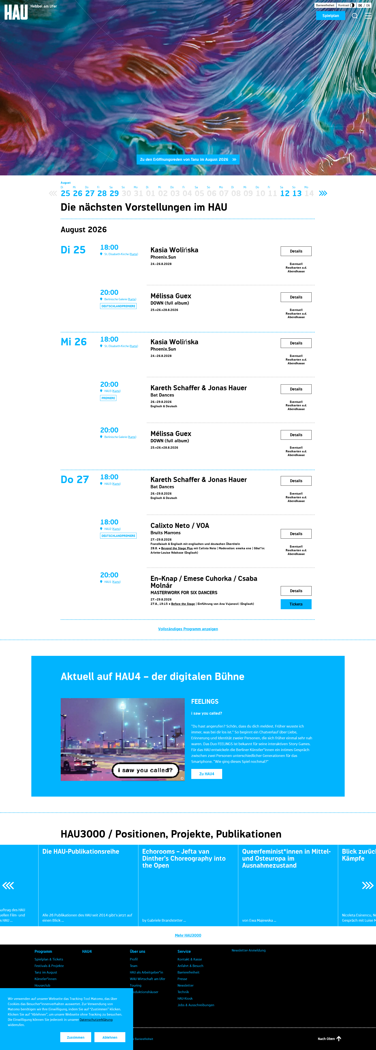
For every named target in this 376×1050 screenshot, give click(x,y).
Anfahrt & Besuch (190, 966)
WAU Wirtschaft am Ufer (147, 979)
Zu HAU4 (206, 774)
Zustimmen (75, 1037)
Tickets (296, 604)
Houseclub (42, 985)
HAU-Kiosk (185, 998)
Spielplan (330, 16)
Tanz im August (46, 972)
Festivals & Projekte (49, 966)
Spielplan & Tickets (49, 959)
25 (65, 193)
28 (102, 193)
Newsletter (185, 985)
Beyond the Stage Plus (177, 548)
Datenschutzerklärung (96, 1019)
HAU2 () (112, 529)
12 (285, 193)
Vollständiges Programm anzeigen (188, 629)
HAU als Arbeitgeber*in (146, 972)
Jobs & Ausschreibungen (196, 1005)
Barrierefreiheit (325, 5)
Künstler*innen (46, 979)
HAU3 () (112, 391)
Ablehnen (109, 1037)
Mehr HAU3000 (188, 935)
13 (297, 193)
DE (360, 5)
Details (296, 251)
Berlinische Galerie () (120, 299)
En (368, 5)
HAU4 (87, 951)
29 (114, 193)
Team (133, 966)
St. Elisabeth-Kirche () (121, 254)
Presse (182, 979)
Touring (135, 985)
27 (90, 193)
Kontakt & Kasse (190, 959)
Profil (134, 959)
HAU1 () (112, 582)
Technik (183, 992)
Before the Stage (183, 604)
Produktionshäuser (144, 992)
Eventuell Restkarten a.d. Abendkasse (296, 267)
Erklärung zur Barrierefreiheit (135, 1039)
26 (77, 193)
